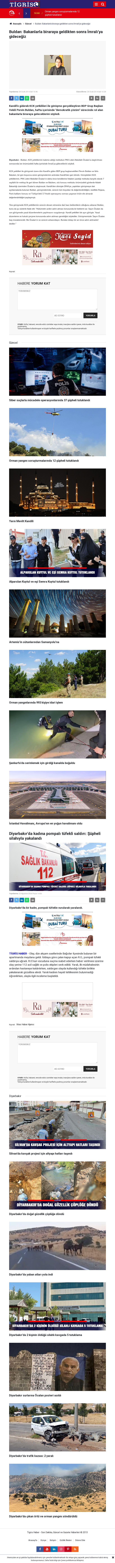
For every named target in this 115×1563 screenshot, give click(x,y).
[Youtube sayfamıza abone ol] (46, 1549)
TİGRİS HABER (18, 953)
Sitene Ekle (80, 1540)
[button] (91, 98)
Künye (43, 1540)
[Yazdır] (32, 98)
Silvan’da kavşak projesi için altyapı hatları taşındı (62, 13)
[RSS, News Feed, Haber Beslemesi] (75, 1549)
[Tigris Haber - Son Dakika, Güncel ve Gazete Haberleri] (24, 4)
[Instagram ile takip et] (61, 1549)
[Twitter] (16, 98)
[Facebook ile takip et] (39, 1549)
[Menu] (96, 4)
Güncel (28, 24)
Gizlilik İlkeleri (66, 1540)
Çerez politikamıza (68, 1560)
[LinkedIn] (21, 98)
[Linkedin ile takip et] (54, 1549)
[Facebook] (11, 98)
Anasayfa (16, 24)
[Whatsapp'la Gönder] (27, 98)
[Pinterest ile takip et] (68, 1549)
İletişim (53, 1540)
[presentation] (19, 13)
